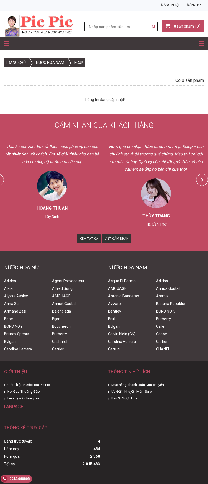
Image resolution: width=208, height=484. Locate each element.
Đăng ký (194, 5)
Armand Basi (15, 311)
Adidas (10, 281)
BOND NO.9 (13, 326)
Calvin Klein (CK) (121, 334)
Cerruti (114, 349)
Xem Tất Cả (89, 239)
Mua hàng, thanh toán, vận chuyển (137, 385)
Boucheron (61, 326)
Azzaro (114, 303)
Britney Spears (16, 334)
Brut (111, 319)
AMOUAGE (61, 296)
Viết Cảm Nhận (117, 239)
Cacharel (59, 341)
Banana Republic (170, 303)
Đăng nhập (170, 5)
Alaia (8, 288)
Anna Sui (12, 303)
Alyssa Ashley (16, 296)
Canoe (161, 334)
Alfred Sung (62, 288)
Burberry (59, 334)
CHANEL (163, 349)
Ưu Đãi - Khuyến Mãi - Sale (131, 391)
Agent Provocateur (68, 281)
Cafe (160, 326)
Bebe (8, 319)
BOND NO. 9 (166, 311)
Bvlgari (10, 341)
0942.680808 (19, 479)
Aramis (162, 296)
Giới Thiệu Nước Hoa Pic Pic (28, 385)
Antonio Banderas (123, 296)
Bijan (56, 319)
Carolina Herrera (18, 349)
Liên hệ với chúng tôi (23, 398)
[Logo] (38, 35)
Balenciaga (61, 311)
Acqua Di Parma (122, 281)
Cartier (58, 349)
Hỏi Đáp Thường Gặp (23, 391)
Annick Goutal (64, 303)
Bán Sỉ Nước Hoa (124, 398)
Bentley (114, 311)
